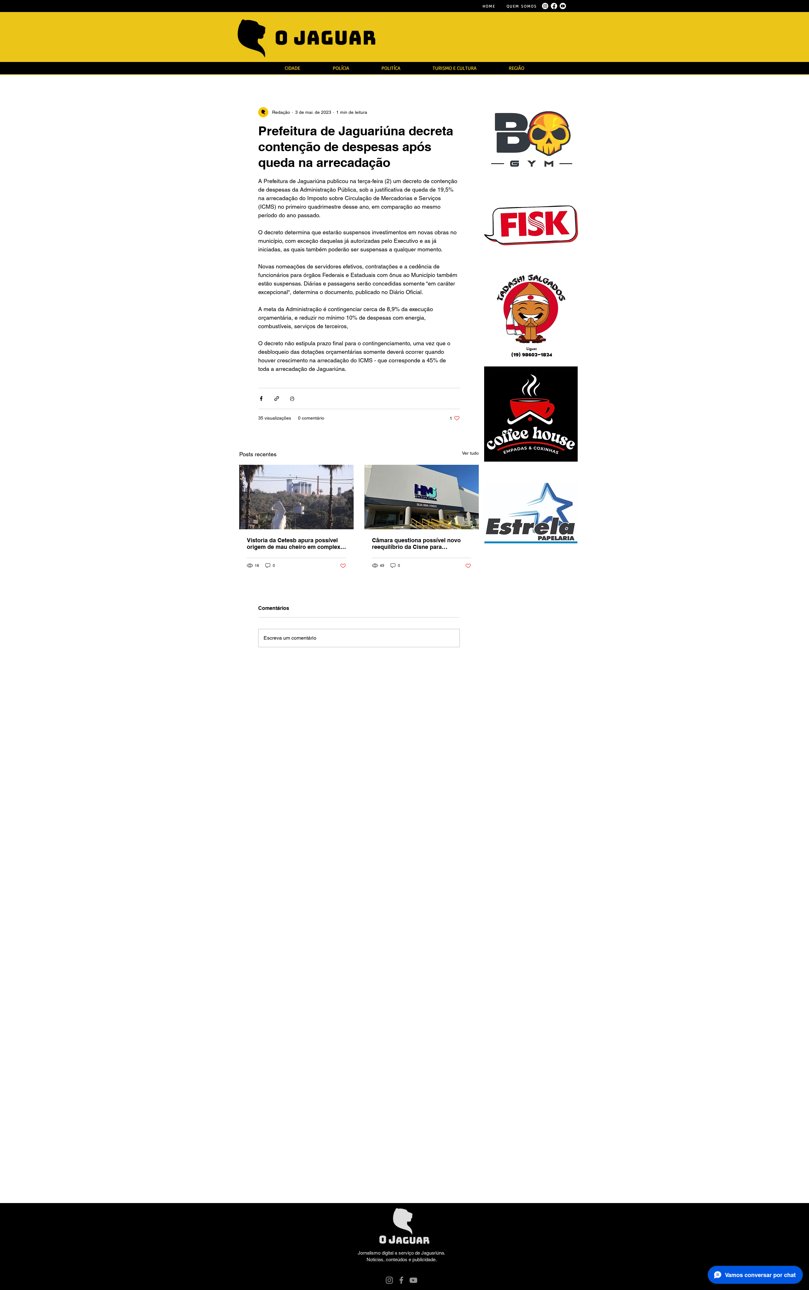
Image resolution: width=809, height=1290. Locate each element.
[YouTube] (413, 1280)
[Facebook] (401, 1280)
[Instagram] (389, 1280)
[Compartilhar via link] (277, 399)
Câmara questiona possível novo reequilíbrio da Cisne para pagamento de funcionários (416, 543)
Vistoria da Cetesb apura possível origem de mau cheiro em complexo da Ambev (295, 543)
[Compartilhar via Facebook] (261, 399)
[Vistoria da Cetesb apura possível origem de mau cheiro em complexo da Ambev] (296, 497)
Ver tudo (470, 453)
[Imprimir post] (292, 399)
